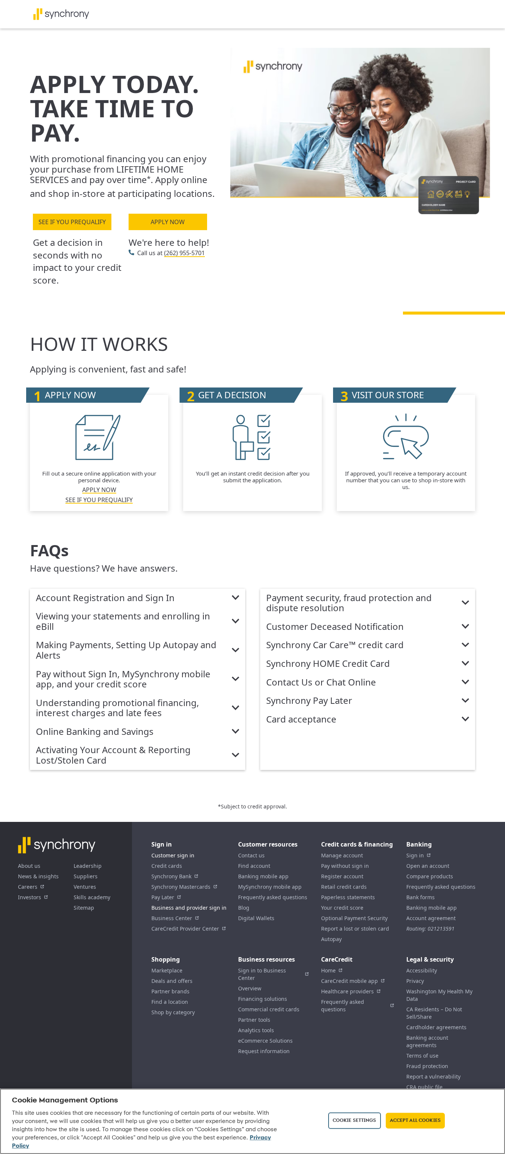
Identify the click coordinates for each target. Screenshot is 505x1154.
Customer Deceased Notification (335, 626)
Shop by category (173, 1012)
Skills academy (92, 897)
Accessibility (421, 970)
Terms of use (422, 1055)
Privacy (415, 980)
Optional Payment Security (354, 918)
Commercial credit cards (268, 1009)
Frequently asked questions (272, 897)
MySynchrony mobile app (270, 886)
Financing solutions (262, 998)
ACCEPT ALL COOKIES (415, 1120)
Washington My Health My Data (439, 995)
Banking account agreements (427, 1041)
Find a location (169, 1001)
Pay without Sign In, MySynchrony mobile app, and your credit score (123, 679)
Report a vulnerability (433, 1076)
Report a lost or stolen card (355, 928)
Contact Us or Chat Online (321, 682)
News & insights (38, 876)
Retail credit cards (344, 886)
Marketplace (166, 970)
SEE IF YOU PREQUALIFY (72, 222)
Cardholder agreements (436, 1027)
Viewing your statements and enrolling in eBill (123, 621)
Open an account (427, 865)
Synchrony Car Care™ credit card (335, 645)
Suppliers (86, 876)
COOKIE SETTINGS (354, 1120)
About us (29, 865)
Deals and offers (172, 980)
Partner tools (254, 1019)
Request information (264, 1051)
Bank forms (420, 897)
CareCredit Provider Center (185, 928)
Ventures (85, 886)
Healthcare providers (347, 991)
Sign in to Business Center (262, 974)
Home (328, 970)
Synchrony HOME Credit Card (328, 663)
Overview (249, 988)
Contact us (251, 855)
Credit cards (166, 865)
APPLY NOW (168, 222)
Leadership (88, 865)
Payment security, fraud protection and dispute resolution (349, 603)
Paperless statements (348, 897)
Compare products (429, 876)
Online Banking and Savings (95, 731)
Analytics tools (256, 1030)
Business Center (171, 918)
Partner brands (170, 991)
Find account (254, 865)
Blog (243, 907)
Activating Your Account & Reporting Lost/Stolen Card (113, 755)
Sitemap (84, 907)
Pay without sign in (345, 865)
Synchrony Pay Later (309, 700)
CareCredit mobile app (349, 980)
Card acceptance (301, 719)
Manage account (342, 855)
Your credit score (342, 907)
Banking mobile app (263, 876)
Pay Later (162, 897)
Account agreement (431, 918)
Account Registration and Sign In (105, 598)
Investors (29, 897)
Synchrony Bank (171, 876)
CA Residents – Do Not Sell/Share (434, 1013)
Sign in (415, 855)
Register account (342, 876)
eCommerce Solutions (265, 1040)
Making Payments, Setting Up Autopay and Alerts (126, 650)
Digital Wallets (256, 918)
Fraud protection (427, 1066)
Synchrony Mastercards (180, 886)
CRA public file (424, 1086)
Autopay (331, 939)
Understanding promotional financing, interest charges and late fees (117, 708)
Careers (27, 886)
